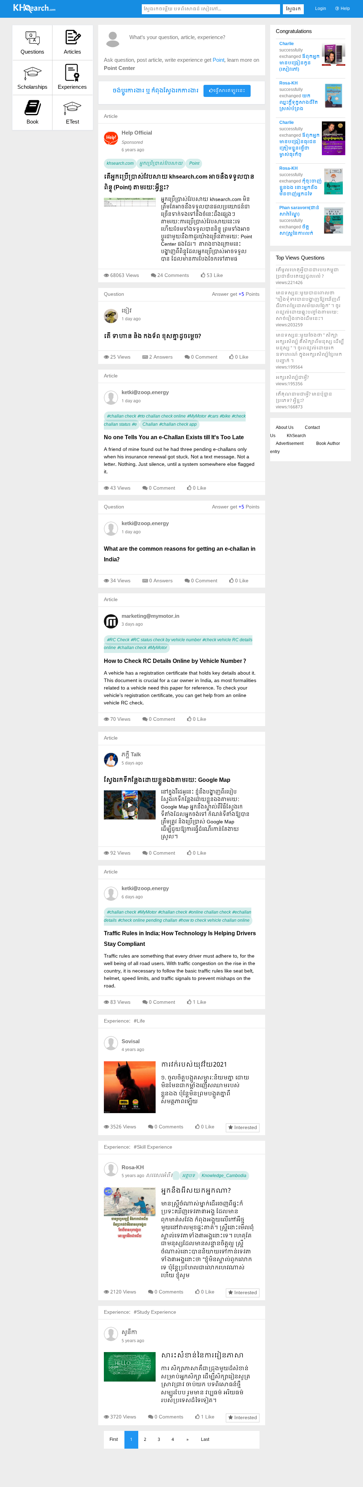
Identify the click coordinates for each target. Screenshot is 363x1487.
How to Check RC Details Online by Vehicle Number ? (175, 661)
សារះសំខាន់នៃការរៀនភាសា (202, 1355)
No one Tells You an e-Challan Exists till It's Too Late (174, 437)
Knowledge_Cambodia (224, 1176)
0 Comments (169, 1127)
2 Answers (161, 357)
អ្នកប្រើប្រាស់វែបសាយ (161, 163)
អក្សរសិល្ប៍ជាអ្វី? (292, 377)
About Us (285, 427)
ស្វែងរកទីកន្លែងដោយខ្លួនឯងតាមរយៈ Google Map (167, 780)
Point (193, 163)
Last (205, 1439)
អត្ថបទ (189, 1176)
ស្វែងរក (293, 9)
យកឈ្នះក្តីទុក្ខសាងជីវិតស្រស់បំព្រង (298, 103)
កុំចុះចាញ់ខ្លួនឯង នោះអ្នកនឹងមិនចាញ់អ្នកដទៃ (300, 188)
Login (320, 8)
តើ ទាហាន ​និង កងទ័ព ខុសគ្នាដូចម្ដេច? (152, 336)
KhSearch (296, 436)
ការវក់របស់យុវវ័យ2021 (194, 1065)
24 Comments (173, 275)
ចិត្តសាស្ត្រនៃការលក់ (296, 230)
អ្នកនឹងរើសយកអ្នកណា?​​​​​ (196, 1191)
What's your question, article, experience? (177, 37)
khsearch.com (120, 163)
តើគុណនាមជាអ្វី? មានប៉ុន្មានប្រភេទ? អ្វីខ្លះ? (304, 397)
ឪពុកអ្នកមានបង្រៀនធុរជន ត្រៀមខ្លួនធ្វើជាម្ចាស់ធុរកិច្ (299, 145)
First (114, 1439)
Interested (245, 1127)
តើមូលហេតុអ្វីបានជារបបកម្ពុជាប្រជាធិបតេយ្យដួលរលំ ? (307, 273)
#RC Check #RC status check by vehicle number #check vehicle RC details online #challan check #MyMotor (178, 644)
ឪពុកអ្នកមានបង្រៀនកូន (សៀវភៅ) (299, 63)
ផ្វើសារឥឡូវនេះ (229, 90)
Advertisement (289, 443)
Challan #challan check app (170, 424)
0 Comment (204, 357)
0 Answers (161, 581)
